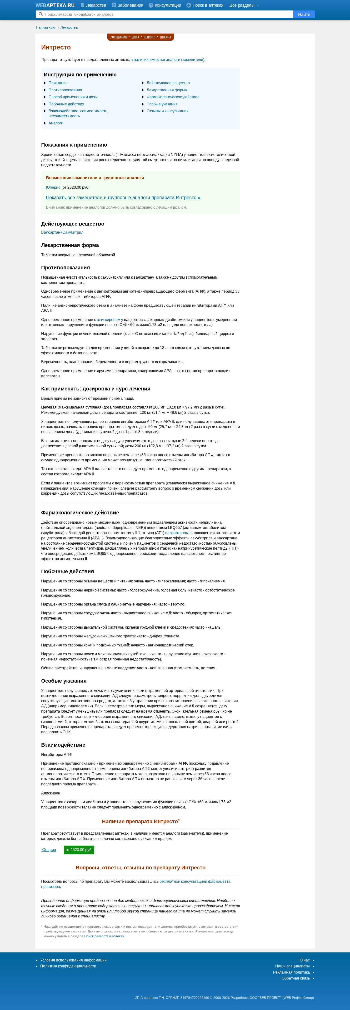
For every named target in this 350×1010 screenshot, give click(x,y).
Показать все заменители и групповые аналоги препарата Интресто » (123, 197)
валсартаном (177, 533)
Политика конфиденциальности (68, 966)
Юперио (53, 187)
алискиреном (108, 320)
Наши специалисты (292, 966)
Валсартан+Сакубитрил (62, 232)
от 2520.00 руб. (79, 850)
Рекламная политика (291, 972)
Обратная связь (296, 978)
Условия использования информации (73, 960)
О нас (305, 960)
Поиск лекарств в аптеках (104, 936)
